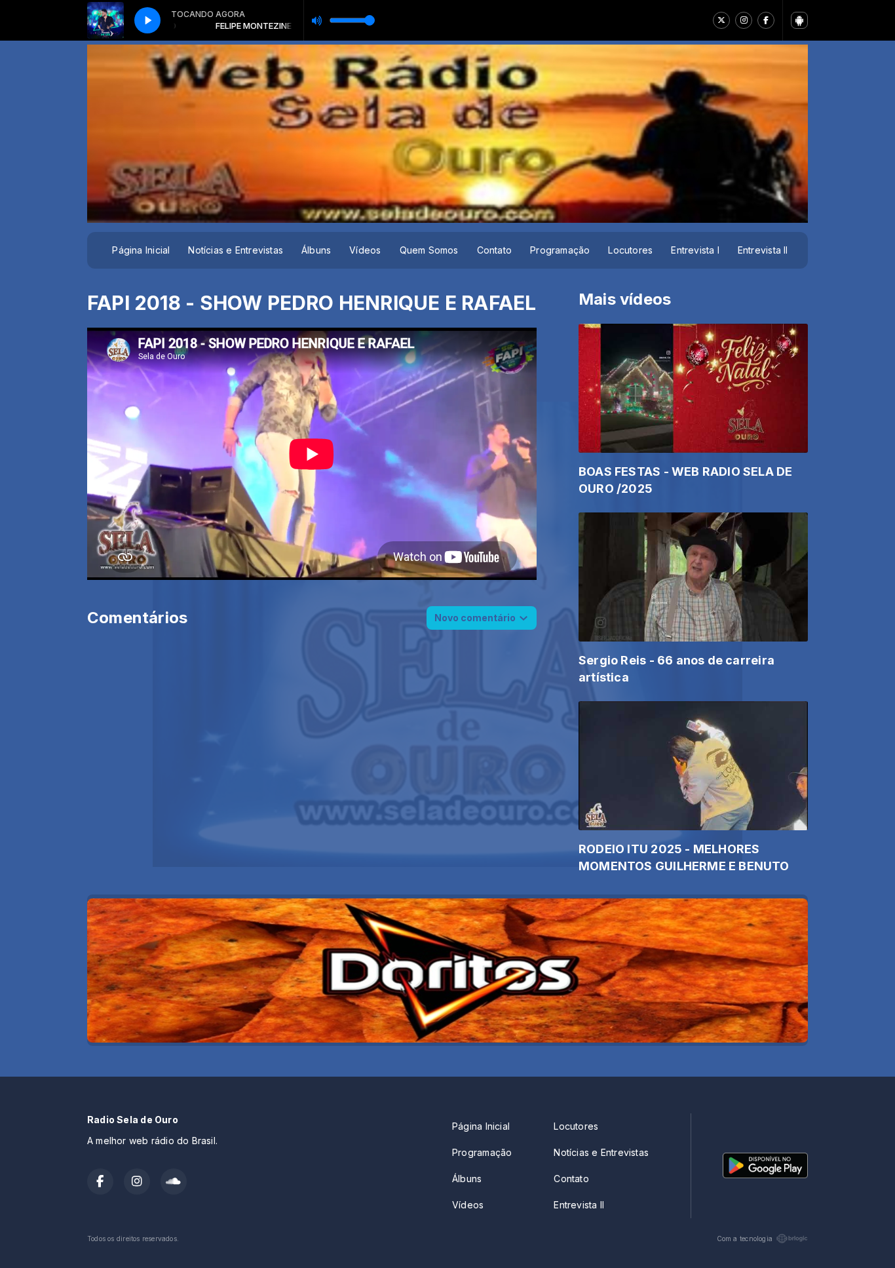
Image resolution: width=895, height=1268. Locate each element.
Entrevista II (763, 250)
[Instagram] (743, 20)
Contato (494, 250)
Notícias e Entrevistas (235, 250)
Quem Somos (429, 250)
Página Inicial (141, 250)
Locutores (630, 250)
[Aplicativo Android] (799, 20)
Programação (560, 250)
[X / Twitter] (721, 20)
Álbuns (316, 250)
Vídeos (365, 250)
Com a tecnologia (744, 1238)
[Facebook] (765, 20)
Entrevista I (695, 250)
